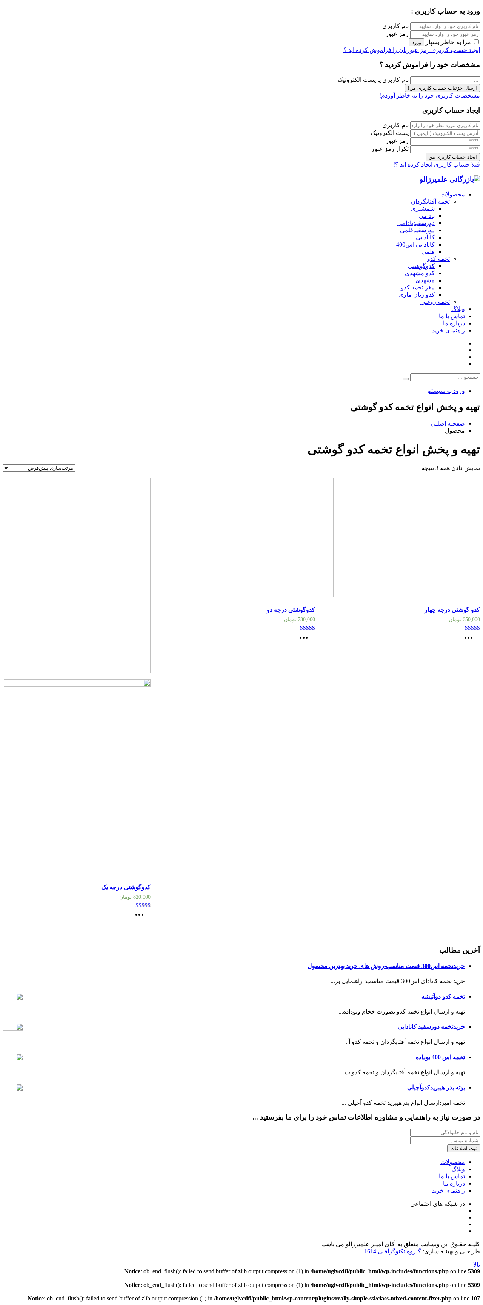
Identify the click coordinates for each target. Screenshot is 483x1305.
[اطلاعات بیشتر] (470, 640)
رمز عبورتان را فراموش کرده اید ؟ (386, 50)
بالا (476, 1264)
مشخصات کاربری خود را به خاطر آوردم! (429, 95)
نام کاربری (395, 26)
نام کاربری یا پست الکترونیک (373, 80)
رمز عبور (397, 34)
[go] (406, 379)
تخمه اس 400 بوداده (440, 1057)
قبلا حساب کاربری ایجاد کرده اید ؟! (436, 164)
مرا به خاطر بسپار (448, 42)
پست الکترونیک (390, 133)
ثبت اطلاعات (463, 1148)
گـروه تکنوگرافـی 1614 (392, 1251)
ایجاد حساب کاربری (455, 50)
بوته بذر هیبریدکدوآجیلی (436, 1087)
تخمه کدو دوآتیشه (443, 996)
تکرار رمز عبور (390, 149)
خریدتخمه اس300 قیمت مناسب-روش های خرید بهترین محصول (386, 966)
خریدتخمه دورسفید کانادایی (431, 1026)
